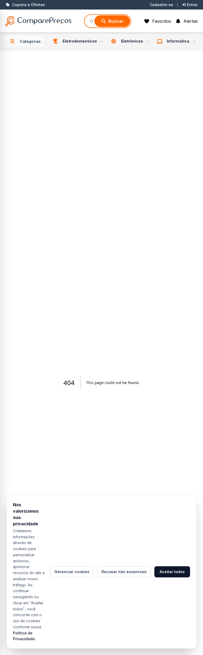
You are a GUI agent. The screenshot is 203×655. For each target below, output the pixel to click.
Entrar (192, 4)
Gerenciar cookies (71, 571)
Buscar (115, 21)
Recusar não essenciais (124, 571)
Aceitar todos (172, 571)
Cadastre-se (161, 4)
